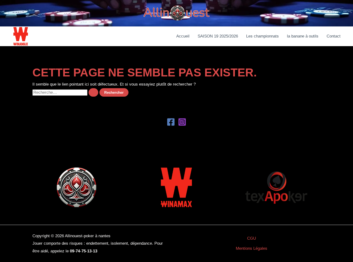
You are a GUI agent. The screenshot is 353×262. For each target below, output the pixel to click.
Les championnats (262, 36)
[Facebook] (171, 122)
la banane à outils (302, 36)
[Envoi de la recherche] (93, 92)
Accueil (182, 36)
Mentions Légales (251, 248)
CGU (251, 238)
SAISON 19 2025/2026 (218, 36)
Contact (334, 36)
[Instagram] (182, 122)
